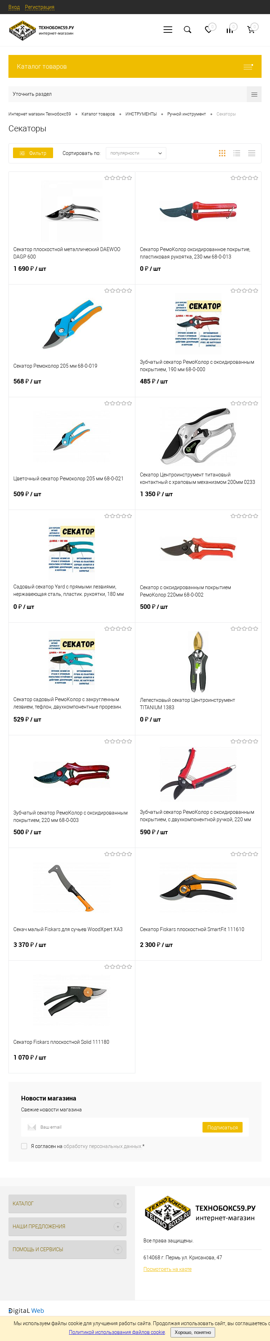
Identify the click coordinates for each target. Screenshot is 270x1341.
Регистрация (39, 7)
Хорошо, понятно (193, 1332)
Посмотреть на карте (167, 1269)
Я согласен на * (87, 1146)
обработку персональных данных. (103, 1146)
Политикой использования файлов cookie (117, 1332)
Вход (14, 7)
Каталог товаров (42, 66)
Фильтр (37, 153)
